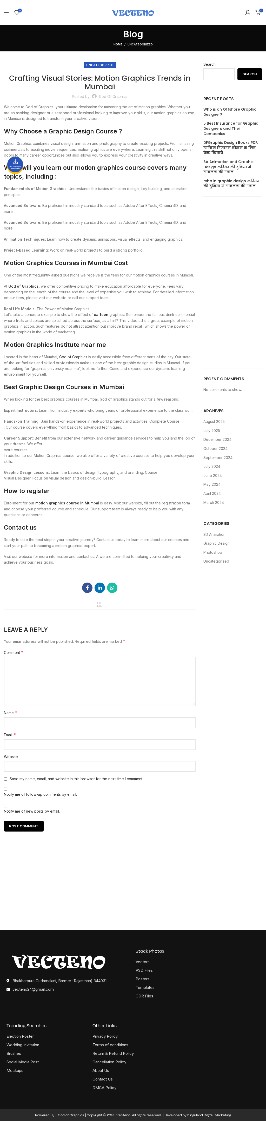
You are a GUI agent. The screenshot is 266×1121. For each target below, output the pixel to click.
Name (10, 712)
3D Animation (214, 534)
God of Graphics (73, 357)
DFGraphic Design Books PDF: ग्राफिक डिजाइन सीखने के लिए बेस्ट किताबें (230, 147)
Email (10, 734)
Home (118, 44)
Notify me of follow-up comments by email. (40, 794)
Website (11, 756)
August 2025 (214, 421)
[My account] (248, 12)
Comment (13, 652)
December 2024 (217, 439)
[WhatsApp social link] (112, 588)
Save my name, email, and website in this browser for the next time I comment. (76, 778)
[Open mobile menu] (6, 12)
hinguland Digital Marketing (209, 1115)
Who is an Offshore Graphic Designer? (229, 112)
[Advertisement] (232, 282)
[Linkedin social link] (100, 588)
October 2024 (215, 448)
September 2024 (217, 457)
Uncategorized (140, 44)
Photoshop (212, 552)
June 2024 (212, 475)
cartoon (101, 314)
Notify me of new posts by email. (32, 811)
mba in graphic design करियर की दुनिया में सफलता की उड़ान (231, 184)
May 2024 (212, 484)
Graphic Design (216, 543)
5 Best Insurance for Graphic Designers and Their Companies (230, 128)
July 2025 (211, 430)
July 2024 (211, 466)
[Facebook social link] (87, 588)
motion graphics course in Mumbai (67, 503)
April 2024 (212, 493)
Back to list (100, 604)
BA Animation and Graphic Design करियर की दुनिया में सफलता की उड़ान (228, 166)
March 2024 (213, 502)
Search (209, 64)
